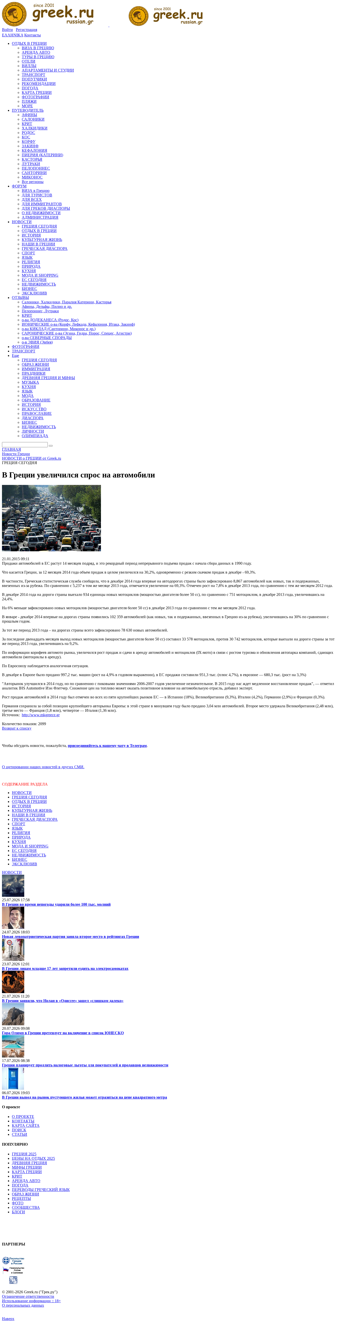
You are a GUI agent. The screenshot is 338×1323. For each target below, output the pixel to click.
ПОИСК (19, 1130)
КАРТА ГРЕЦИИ (27, 1172)
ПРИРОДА (21, 837)
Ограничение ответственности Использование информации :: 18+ (31, 1298)
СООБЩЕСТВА (26, 1207)
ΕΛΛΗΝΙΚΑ (12, 35)
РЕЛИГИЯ (21, 833)
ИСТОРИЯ (21, 806)
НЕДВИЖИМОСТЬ (29, 855)
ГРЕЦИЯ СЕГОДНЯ (29, 797)
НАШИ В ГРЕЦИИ (28, 815)
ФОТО (18, 1203)
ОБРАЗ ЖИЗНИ (25, 1194)
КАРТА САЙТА (26, 1125)
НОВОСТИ (22, 793)
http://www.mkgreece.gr (41, 715)
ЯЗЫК (17, 828)
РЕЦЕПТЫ (21, 1198)
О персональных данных (23, 1305)
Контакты (32, 35)
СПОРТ (18, 824)
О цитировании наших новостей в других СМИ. (43, 767)
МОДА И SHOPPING (30, 846)
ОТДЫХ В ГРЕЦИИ (29, 801)
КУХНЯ (19, 842)
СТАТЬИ (19, 1134)
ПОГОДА (20, 1185)
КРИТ (17, 1176)
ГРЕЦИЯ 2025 (24, 1154)
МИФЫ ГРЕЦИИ (27, 1167)
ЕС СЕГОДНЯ (24, 850)
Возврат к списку (16, 728)
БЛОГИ (18, 1212)
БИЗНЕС (19, 859)
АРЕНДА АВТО (26, 1181)
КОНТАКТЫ (23, 1121)
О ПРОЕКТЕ (23, 1116)
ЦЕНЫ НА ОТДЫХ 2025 (33, 1158)
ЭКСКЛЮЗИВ (24, 864)
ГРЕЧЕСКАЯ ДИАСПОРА (35, 819)
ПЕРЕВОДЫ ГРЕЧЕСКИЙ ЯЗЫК (41, 1190)
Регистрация (26, 29)
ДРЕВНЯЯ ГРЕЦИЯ (29, 1163)
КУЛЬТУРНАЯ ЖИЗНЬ (32, 810)
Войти (7, 29)
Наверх (8, 1319)
